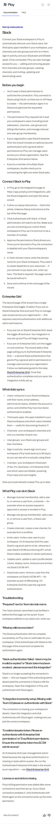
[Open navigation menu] (48, 4)
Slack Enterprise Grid (18, 372)
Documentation (11, 12)
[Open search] (43, 5)
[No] (49, 815)
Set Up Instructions (12, 27)
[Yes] (44, 815)
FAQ (24, 12)
